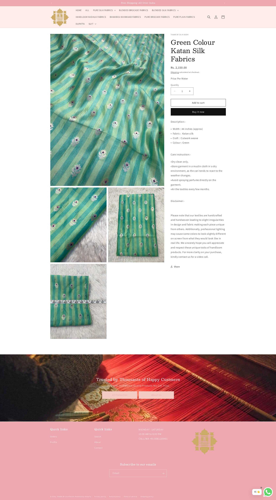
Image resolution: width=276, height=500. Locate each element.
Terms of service (130, 496)
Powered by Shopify (83, 496)
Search (97, 436)
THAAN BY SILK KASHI (65, 496)
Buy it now (198, 111)
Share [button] (177, 266)
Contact (98, 447)
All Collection (119, 395)
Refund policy (114, 496)
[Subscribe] (163, 473)
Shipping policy (146, 496)
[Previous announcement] (51, 3)
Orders (53, 436)
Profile (53, 442)
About (97, 442)
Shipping (175, 72)
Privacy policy (100, 496)
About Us (156, 395)
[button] (104, 10)
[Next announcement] (224, 3)
